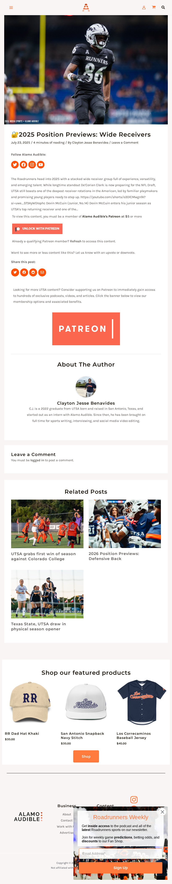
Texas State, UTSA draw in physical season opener (38, 626)
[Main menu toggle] (11, 7)
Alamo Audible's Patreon (101, 216)
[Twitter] (15, 164)
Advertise (67, 833)
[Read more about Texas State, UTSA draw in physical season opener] (47, 594)
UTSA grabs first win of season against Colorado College (43, 556)
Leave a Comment (125, 142)
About (67, 814)
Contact (67, 820)
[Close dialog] (162, 812)
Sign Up (120, 868)
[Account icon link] (144, 7)
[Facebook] (23, 164)
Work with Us (67, 826)
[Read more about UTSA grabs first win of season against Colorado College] (47, 524)
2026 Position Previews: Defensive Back (114, 556)
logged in (37, 460)
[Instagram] (32, 164)
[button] (163, 7)
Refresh (75, 241)
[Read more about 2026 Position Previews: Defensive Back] (125, 524)
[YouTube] (40, 164)
